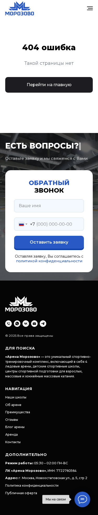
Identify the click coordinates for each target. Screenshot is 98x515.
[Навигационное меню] (90, 8)
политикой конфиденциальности (49, 406)
